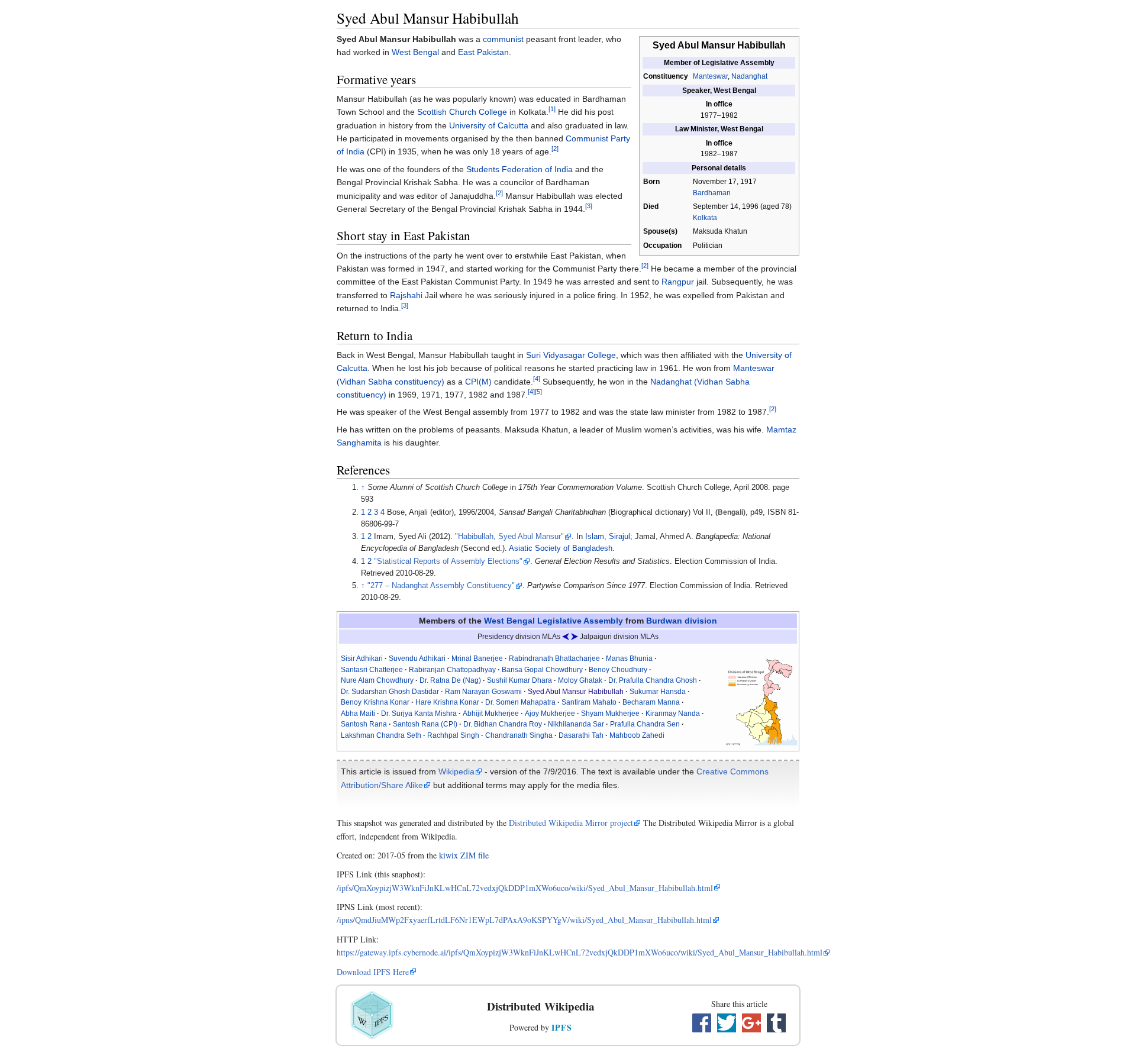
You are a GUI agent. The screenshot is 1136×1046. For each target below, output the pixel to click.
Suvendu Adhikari (417, 658)
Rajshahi (406, 295)
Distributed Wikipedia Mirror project (571, 822)
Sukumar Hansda (658, 691)
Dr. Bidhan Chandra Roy (502, 724)
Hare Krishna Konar (447, 702)
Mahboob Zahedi (636, 735)
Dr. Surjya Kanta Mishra (419, 713)
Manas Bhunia (629, 658)
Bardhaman (712, 193)
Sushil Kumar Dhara (519, 680)
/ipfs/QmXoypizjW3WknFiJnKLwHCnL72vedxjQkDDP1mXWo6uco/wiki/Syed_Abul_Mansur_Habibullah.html (525, 887)
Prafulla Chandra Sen (645, 724)
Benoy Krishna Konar (375, 702)
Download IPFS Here (373, 971)
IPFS (561, 1027)
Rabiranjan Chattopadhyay (452, 670)
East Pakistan (483, 52)
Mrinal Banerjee (477, 658)
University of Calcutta (488, 125)
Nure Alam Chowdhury (377, 680)
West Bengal (415, 52)
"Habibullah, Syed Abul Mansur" (509, 536)
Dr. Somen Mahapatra (520, 702)
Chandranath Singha (519, 735)
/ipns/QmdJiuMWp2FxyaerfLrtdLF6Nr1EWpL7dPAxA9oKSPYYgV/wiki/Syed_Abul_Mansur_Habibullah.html (524, 919)
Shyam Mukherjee (610, 713)
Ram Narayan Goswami (483, 691)
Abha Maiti (358, 713)
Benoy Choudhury (618, 670)
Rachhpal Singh (453, 735)
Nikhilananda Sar (576, 724)
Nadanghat (749, 76)
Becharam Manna (651, 702)
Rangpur (677, 281)
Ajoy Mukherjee (550, 713)
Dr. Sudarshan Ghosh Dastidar (390, 691)
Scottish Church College (462, 112)
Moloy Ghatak (580, 680)
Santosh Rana (364, 724)
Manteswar (710, 76)
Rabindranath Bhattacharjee (554, 658)
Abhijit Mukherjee (491, 713)
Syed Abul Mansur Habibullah (576, 691)
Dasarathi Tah (581, 735)
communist (503, 39)
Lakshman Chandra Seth (381, 735)
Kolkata (705, 218)
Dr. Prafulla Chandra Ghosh (652, 680)
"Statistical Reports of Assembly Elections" (448, 561)
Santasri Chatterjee (372, 670)
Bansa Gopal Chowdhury (542, 670)
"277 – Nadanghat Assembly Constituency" (441, 586)
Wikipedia (456, 771)
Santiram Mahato (589, 702)
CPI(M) (478, 381)
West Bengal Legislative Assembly (553, 620)
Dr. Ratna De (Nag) (450, 680)
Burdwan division (681, 620)
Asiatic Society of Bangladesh (560, 548)
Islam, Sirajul (607, 536)
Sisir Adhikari (362, 658)
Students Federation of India (519, 169)
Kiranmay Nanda (673, 713)
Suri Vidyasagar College (571, 355)
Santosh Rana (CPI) (425, 724)
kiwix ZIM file (464, 855)
